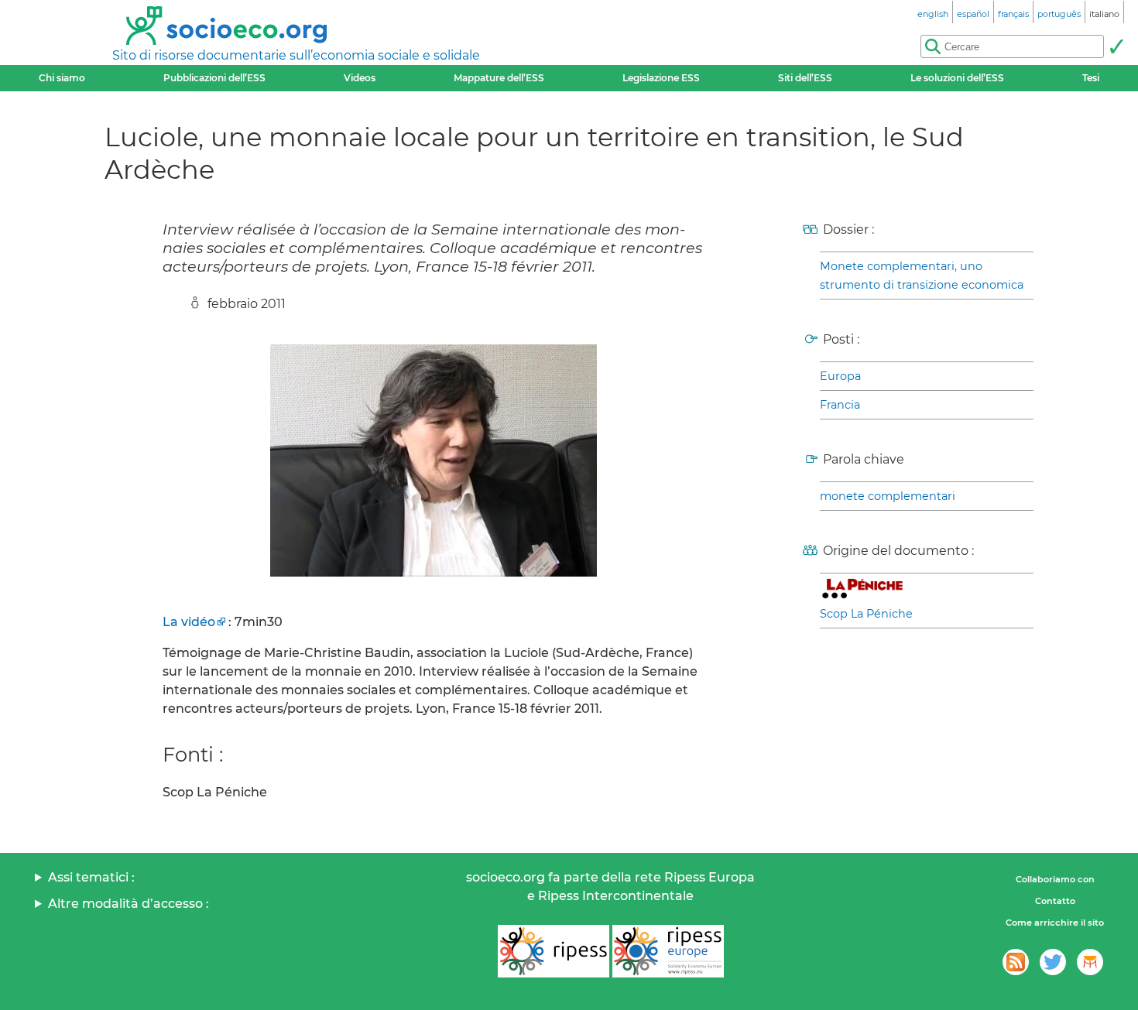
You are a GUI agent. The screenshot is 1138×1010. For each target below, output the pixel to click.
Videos (359, 78)
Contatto (1055, 900)
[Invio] (1116, 46)
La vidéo (189, 622)
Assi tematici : (91, 877)
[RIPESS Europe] (668, 951)
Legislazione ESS (661, 78)
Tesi (1090, 78)
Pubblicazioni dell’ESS (214, 78)
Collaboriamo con (1055, 879)
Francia (840, 405)
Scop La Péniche (866, 614)
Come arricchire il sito (1055, 922)
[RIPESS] (553, 951)
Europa (840, 376)
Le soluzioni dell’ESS (957, 78)
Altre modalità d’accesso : (128, 903)
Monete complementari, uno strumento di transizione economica (921, 275)
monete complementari (887, 496)
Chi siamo (62, 78)
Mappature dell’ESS (499, 78)
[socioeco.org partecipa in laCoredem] (1090, 962)
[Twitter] (1053, 962)
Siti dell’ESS (805, 78)
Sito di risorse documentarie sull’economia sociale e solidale (296, 55)
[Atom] (1016, 962)
